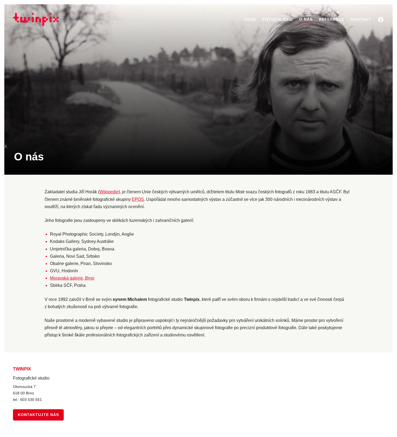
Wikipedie (109, 192)
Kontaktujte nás (38, 414)
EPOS (138, 199)
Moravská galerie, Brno (72, 278)
